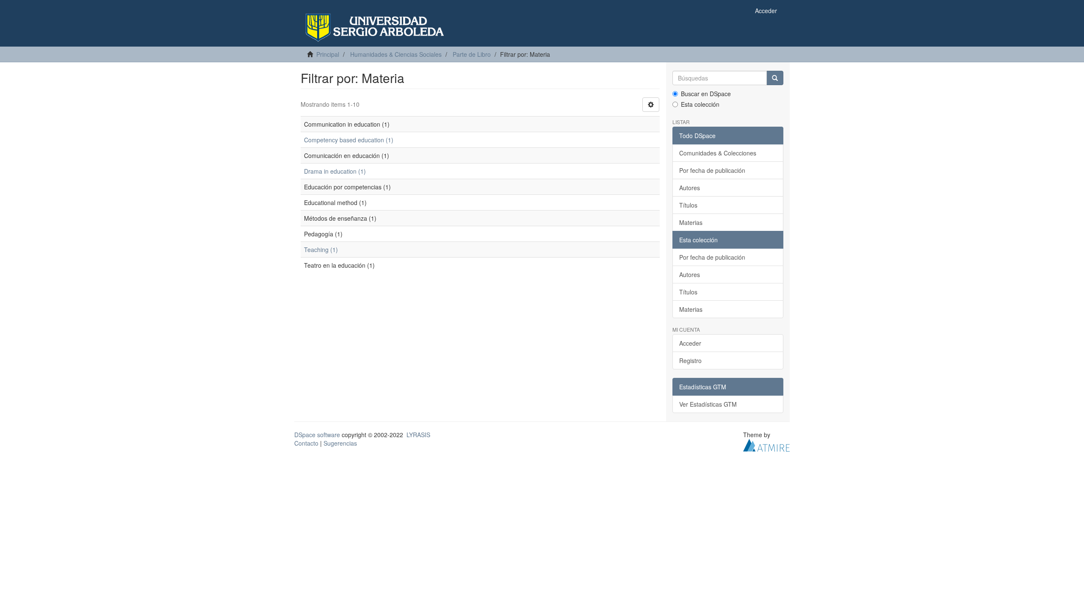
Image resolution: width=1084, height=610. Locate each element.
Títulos (688, 205)
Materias (690, 222)
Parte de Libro (472, 54)
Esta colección (700, 104)
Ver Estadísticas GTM (708, 404)
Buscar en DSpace (706, 93)
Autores (689, 187)
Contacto (306, 443)
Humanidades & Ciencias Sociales (396, 54)
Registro (690, 360)
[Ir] (774, 78)
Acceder (690, 343)
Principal (327, 54)
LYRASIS (418, 434)
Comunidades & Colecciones (717, 153)
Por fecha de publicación (712, 170)
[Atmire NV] (766, 444)
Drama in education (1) (335, 171)
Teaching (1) (321, 249)
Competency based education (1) (348, 140)
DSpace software (317, 434)
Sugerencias (340, 443)
